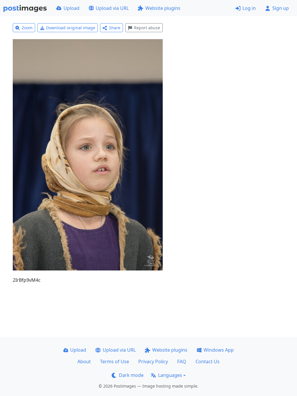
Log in (249, 8)
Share (114, 27)
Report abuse (147, 27)
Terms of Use (114, 361)
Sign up (280, 8)
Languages (170, 375)
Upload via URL (112, 8)
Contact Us (207, 361)
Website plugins (162, 8)
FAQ (181, 361)
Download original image (70, 27)
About (84, 361)
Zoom (27, 27)
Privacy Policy (153, 361)
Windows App (219, 350)
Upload (71, 8)
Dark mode (131, 375)
